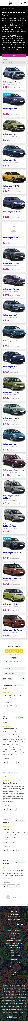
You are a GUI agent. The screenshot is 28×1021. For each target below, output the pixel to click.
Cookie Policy (14, 936)
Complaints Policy (14, 950)
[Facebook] (6, 924)
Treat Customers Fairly (14, 948)
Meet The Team (14, 972)
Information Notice (14, 938)
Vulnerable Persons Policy (14, 940)
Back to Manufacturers (9, 8)
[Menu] (25, 3)
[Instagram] (14, 924)
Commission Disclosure (14, 955)
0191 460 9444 (14, 914)
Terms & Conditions (14, 945)
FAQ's (14, 974)
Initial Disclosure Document (14, 943)
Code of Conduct (14, 933)
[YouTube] (22, 924)
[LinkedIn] (18, 924)
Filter (14, 55)
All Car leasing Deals (14, 962)
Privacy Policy (14, 952)
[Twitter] (10, 924)
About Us (14, 969)
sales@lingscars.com (14, 919)
